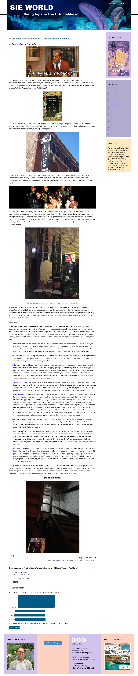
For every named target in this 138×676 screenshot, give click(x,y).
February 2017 (115, 97)
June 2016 (113, 104)
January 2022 (114, 89)
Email (11, 615)
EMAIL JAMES (77, 644)
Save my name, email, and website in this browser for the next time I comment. (40, 623)
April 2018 (113, 95)
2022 (111, 113)
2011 (111, 132)
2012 (111, 130)
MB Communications (79, 650)
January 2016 (115, 108)
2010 (111, 134)
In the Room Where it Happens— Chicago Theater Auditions (39, 38)
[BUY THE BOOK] (118, 58)
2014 (111, 126)
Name (12, 611)
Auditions (69, 560)
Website (12, 619)
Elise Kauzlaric (77, 560)
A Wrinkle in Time (58, 560)
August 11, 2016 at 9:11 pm (21, 574)
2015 (111, 123)
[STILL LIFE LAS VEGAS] (117, 656)
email (90, 653)
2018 (111, 117)
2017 (111, 119)
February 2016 (115, 106)
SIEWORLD (124, 3)
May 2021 (113, 91)
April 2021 (113, 93)
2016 (111, 121)
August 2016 (114, 102)
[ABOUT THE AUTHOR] (20, 656)
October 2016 (115, 100)
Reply (15, 582)
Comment (13, 607)
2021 (111, 115)
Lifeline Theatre (89, 560)
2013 (111, 128)
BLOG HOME (113, 3)
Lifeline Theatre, (30, 126)
